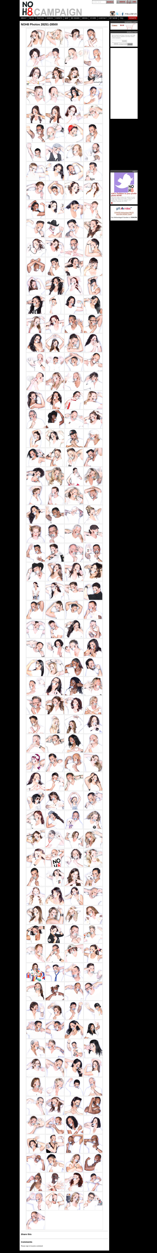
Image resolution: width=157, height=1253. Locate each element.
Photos (40, 18)
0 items (114, 25)
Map (66, 18)
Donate (132, 18)
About (24, 18)
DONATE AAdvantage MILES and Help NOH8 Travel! (124, 213)
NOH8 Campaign (52, 8)
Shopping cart (131, 22)
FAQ (121, 18)
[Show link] (124, 192)
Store (93, 18)
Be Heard (75, 18)
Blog (31, 18)
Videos (49, 18)
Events (58, 18)
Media (85, 18)
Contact (103, 18)
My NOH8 (113, 18)
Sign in (122, 2)
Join (134, 2)
